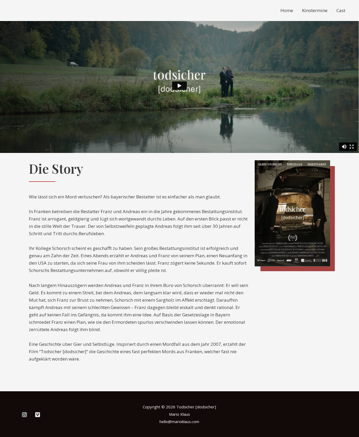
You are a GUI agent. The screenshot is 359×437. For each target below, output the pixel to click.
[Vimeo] (37, 414)
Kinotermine (314, 10)
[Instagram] (24, 414)
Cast (340, 10)
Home (286, 10)
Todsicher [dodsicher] (64, 10)
